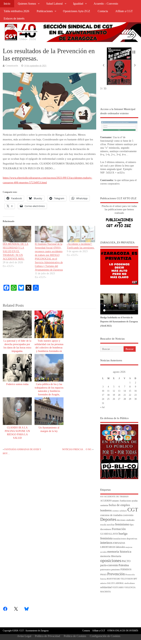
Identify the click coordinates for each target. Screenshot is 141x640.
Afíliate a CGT (124, 11)
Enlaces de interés (14, 18)
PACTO (126, 561)
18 (108, 395)
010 (102, 497)
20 (119, 395)
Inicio (7, 3)
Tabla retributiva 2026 (16, 11)
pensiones (115, 569)
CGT (132, 510)
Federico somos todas (17, 384)
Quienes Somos (27, 3)
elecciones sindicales (126, 520)
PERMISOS (125, 569)
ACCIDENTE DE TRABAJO (116, 497)
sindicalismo (129, 583)
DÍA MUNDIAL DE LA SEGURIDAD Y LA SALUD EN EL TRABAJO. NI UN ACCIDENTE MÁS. (15, 251)
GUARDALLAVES (109, 534)
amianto (115, 501)
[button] (103, 65)
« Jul (102, 407)
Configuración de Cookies (105, 636)
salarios (103, 583)
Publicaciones (45, 11)
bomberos (106, 510)
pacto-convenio (109, 565)
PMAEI (103, 575)
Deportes (108, 519)
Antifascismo (125, 501)
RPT (135, 579)
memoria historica (119, 551)
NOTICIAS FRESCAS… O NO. (77, 449)
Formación (119, 529)
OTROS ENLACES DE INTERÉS (122, 630)
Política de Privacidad (47, 636)
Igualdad (78, 3)
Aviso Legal (24, 636)
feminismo (122, 524)
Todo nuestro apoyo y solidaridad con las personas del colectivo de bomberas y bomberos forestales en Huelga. (49, 347)
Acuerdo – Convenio (106, 3)
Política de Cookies (75, 636)
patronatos (105, 569)
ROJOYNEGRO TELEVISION (120, 579)
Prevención (116, 574)
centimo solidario (119, 511)
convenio (128, 515)
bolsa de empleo (119, 505)
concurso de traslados (111, 515)
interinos (106, 543)
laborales (120, 547)
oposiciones (110, 560)
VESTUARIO (118, 587)
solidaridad (106, 587)
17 (103, 395)
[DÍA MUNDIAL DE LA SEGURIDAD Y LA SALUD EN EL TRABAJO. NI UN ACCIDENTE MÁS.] (17, 234)
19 (114, 395)
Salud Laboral (54, 3)
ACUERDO (106, 500)
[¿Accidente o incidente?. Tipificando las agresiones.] (81, 234)
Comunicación (12, 65)
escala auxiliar (107, 524)
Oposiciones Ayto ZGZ (76, 11)
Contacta (103, 11)
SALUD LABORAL (115, 583)
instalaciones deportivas (125, 538)
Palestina (124, 565)
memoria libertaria (110, 556)
